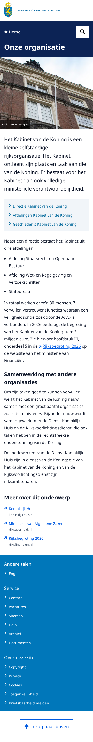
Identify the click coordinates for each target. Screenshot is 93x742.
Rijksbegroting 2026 (62, 346)
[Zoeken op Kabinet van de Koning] (82, 32)
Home (14, 32)
